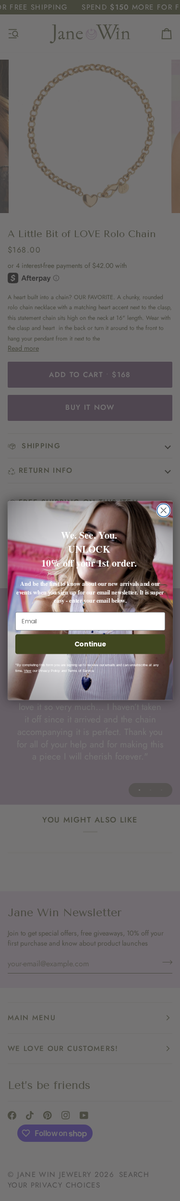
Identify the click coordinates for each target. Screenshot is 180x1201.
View (27, 671)
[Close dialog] (163, 510)
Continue (90, 643)
